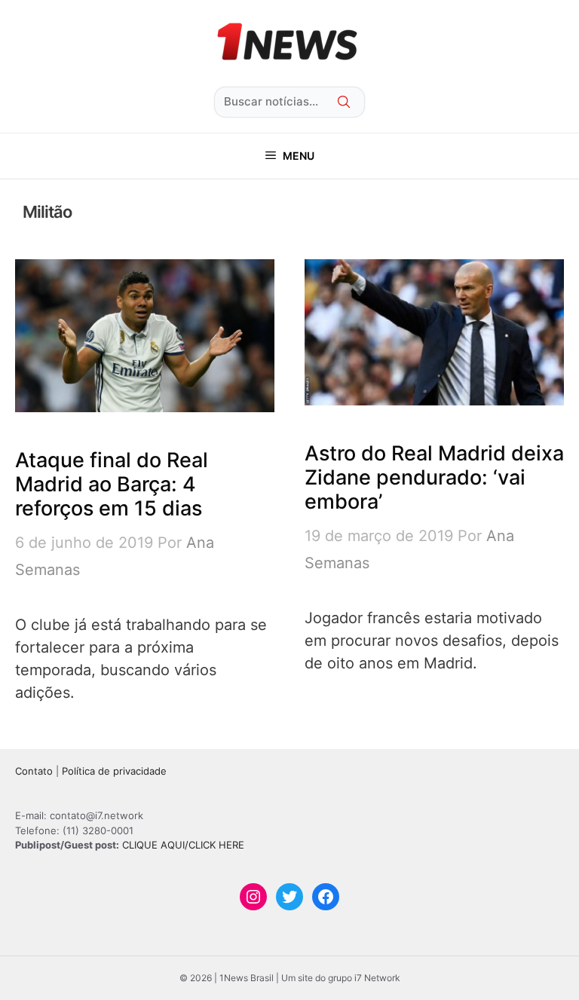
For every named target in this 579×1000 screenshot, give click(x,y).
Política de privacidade (114, 771)
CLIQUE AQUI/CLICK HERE (183, 845)
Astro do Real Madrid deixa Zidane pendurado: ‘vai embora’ (434, 478)
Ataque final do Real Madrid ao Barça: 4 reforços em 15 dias (111, 484)
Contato (34, 771)
